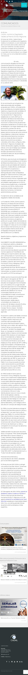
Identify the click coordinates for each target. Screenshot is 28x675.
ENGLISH (23, 1)
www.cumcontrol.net (2, 633)
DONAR (24, 5)
